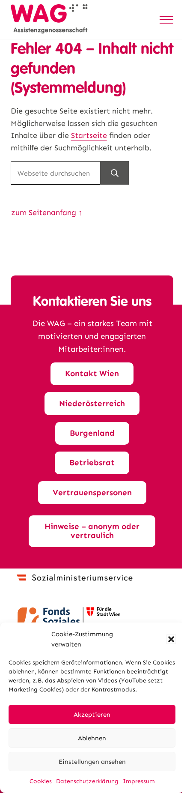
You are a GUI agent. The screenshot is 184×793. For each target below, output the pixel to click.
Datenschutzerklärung (87, 781)
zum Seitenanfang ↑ (46, 212)
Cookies (41, 781)
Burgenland (92, 433)
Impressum (139, 781)
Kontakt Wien (92, 373)
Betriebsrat (92, 462)
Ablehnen (92, 738)
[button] (171, 639)
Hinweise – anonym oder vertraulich (92, 530)
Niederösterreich (92, 403)
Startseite (89, 135)
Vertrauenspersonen (92, 492)
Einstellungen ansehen (92, 762)
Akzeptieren (92, 714)
